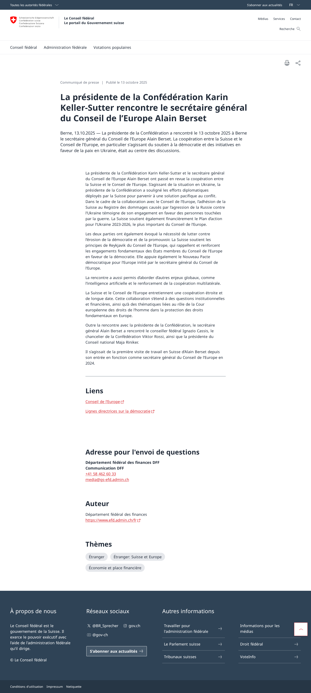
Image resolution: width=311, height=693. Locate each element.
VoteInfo (248, 656)
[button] (23, 47)
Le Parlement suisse (182, 644)
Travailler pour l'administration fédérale (186, 628)
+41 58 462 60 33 (100, 473)
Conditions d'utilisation (26, 687)
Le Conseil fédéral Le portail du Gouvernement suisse (94, 20)
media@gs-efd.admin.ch (107, 479)
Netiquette (73, 687)
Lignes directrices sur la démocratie (117, 411)
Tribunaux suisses (180, 656)
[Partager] (297, 63)
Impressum (55, 687)
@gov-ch (100, 634)
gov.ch (134, 625)
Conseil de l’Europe (102, 401)
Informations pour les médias (260, 628)
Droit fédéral (251, 644)
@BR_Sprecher (105, 625)
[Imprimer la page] (286, 63)
